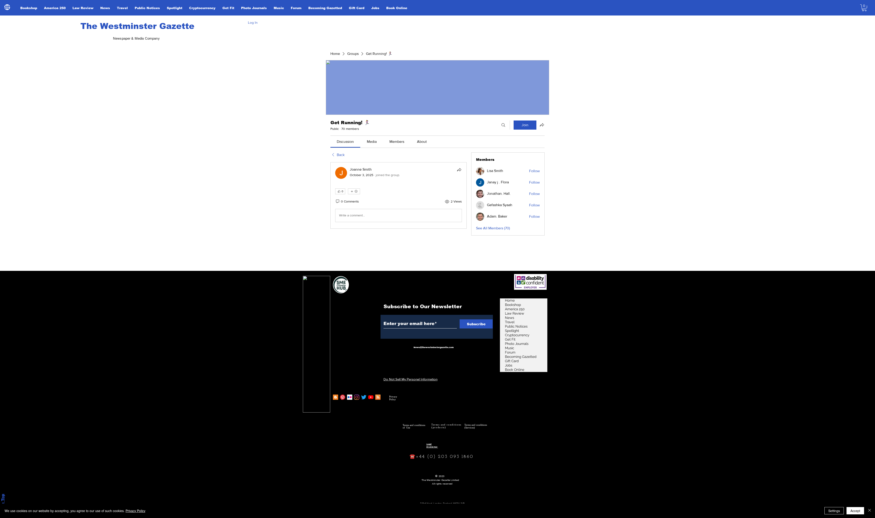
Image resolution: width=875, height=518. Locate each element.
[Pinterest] (342, 397)
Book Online (514, 370)
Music (509, 348)
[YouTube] (370, 397)
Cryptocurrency (517, 335)
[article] (398, 195)
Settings (834, 510)
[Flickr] (349, 397)
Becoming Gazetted (520, 357)
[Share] (459, 169)
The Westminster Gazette (137, 26)
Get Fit (510, 339)
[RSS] (378, 397)
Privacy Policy (135, 510)
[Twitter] (363, 397)
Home (510, 300)
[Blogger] (335, 397)
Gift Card (512, 361)
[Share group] (542, 125)
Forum (510, 352)
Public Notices (516, 326)
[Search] (503, 125)
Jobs (508, 365)
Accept (855, 510)
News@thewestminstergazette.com (434, 347)
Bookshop (513, 305)
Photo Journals (516, 344)
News (509, 318)
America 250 (515, 309)
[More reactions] (354, 191)
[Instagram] (356, 397)
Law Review (514, 313)
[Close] (869, 510)
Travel (510, 322)
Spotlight (512, 331)
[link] (345, 142)
